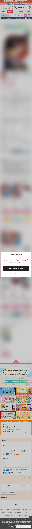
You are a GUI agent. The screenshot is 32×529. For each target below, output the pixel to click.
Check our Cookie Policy (8, 526)
